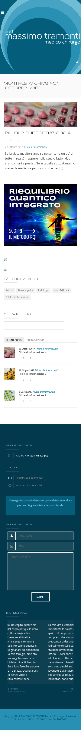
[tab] (14, 339)
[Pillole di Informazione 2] (9, 395)
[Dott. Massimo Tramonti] (42, 37)
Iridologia (43, 290)
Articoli (9, 290)
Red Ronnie (40, 688)
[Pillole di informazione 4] (9, 352)
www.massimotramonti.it (29, 485)
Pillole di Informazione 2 (32, 395)
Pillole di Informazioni (35, 147)
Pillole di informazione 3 (32, 373)
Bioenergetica (25, 290)
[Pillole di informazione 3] (9, 374)
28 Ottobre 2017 (14, 147)
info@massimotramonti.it (29, 477)
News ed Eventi (62, 290)
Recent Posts (13, 340)
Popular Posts (35, 340)
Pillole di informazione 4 (38, 133)
